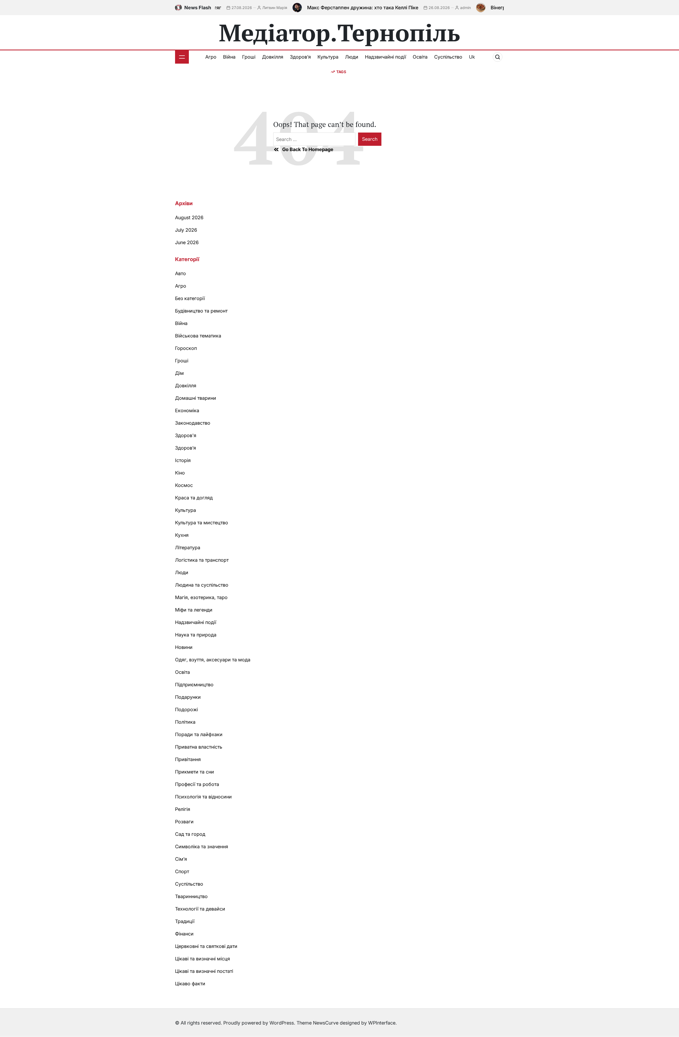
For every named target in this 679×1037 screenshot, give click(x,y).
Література (187, 547)
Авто (180, 273)
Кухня (182, 535)
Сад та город (190, 834)
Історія (183, 460)
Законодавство (192, 423)
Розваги (184, 821)
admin (443, 7)
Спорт (182, 871)
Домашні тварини (195, 398)
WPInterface (381, 1023)
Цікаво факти (190, 983)
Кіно (180, 473)
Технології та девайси (200, 909)
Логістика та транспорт (202, 560)
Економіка (187, 410)
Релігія (182, 809)
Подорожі (186, 709)
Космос (184, 485)
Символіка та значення (201, 846)
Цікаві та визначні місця (202, 958)
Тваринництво (191, 896)
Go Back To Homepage (307, 149)
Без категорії (190, 298)
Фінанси (184, 934)
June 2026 (187, 242)
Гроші (248, 57)
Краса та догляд (194, 497)
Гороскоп (186, 348)
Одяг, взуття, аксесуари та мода (212, 659)
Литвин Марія (252, 7)
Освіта (420, 57)
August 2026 (189, 217)
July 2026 (186, 230)
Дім (179, 373)
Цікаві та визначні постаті (204, 971)
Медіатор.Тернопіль (339, 32)
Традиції (184, 921)
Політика (185, 722)
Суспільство (448, 57)
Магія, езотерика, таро (201, 597)
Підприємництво (194, 684)
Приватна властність (198, 747)
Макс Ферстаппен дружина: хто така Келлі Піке (340, 7)
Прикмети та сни (194, 772)
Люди (351, 57)
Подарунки (188, 697)
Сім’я (181, 859)
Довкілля (272, 57)
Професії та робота (197, 784)
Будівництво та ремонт (201, 311)
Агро (210, 57)
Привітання (188, 759)
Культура (327, 57)
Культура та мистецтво (201, 522)
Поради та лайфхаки (199, 734)
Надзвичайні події (385, 57)
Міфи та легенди (193, 610)
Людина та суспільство (201, 585)
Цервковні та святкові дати (206, 946)
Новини (184, 647)
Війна (229, 57)
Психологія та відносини (203, 796)
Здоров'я (185, 435)
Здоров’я (300, 57)
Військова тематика (198, 336)
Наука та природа (195, 635)
